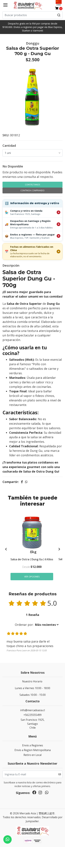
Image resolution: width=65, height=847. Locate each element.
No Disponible (12, 166)
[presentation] (5, 549)
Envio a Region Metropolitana (32, 750)
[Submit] (58, 15)
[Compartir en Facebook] (22, 482)
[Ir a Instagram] (40, 793)
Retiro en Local (33, 755)
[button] (36, 624)
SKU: (5, 135)
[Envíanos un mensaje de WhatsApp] (7, 839)
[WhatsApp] (46, 793)
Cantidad (9, 146)
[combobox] (32, 15)
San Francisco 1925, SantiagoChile (32, 723)
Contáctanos (32, 184)
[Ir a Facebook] (34, 793)
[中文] (59, 2)
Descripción (10, 265)
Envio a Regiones (32, 745)
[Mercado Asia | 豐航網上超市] (28, 5)
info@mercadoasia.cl (32, 710)
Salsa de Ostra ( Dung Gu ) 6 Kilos (31, 559)
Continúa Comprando (32, 190)
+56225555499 (33, 715)
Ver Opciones (32, 576)
